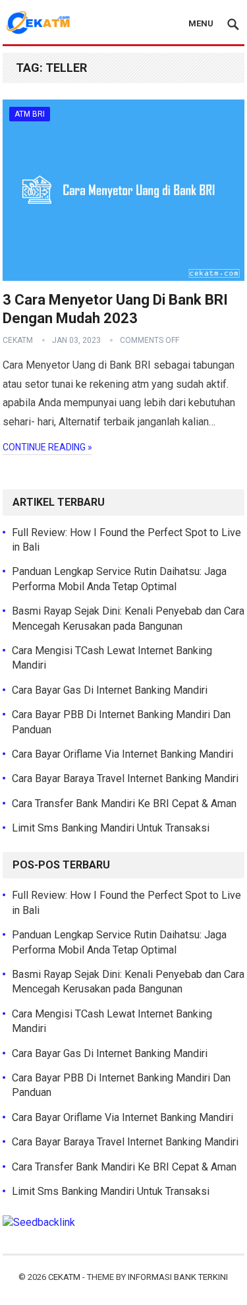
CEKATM (64, 1277)
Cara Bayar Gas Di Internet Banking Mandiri (109, 690)
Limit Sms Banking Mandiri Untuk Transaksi (110, 828)
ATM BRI (29, 114)
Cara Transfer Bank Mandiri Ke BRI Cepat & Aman (124, 803)
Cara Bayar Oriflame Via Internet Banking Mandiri (122, 754)
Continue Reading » (47, 447)
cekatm (18, 340)
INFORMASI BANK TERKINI (178, 1277)
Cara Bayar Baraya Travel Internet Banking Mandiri (125, 778)
